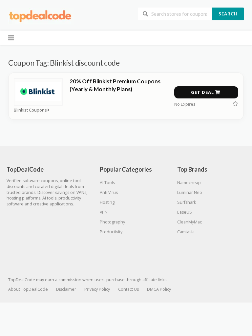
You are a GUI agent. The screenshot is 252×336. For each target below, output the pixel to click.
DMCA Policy (159, 289)
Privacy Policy (97, 289)
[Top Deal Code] (41, 16)
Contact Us (128, 289)
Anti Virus (109, 192)
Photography (112, 222)
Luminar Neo (189, 192)
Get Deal (203, 92)
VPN (104, 212)
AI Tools (107, 182)
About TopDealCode (28, 289)
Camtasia (186, 232)
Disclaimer (66, 289)
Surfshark (186, 202)
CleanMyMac (189, 222)
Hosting (107, 202)
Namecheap (189, 182)
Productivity (111, 232)
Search (228, 13)
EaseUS (184, 212)
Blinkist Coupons (30, 110)
